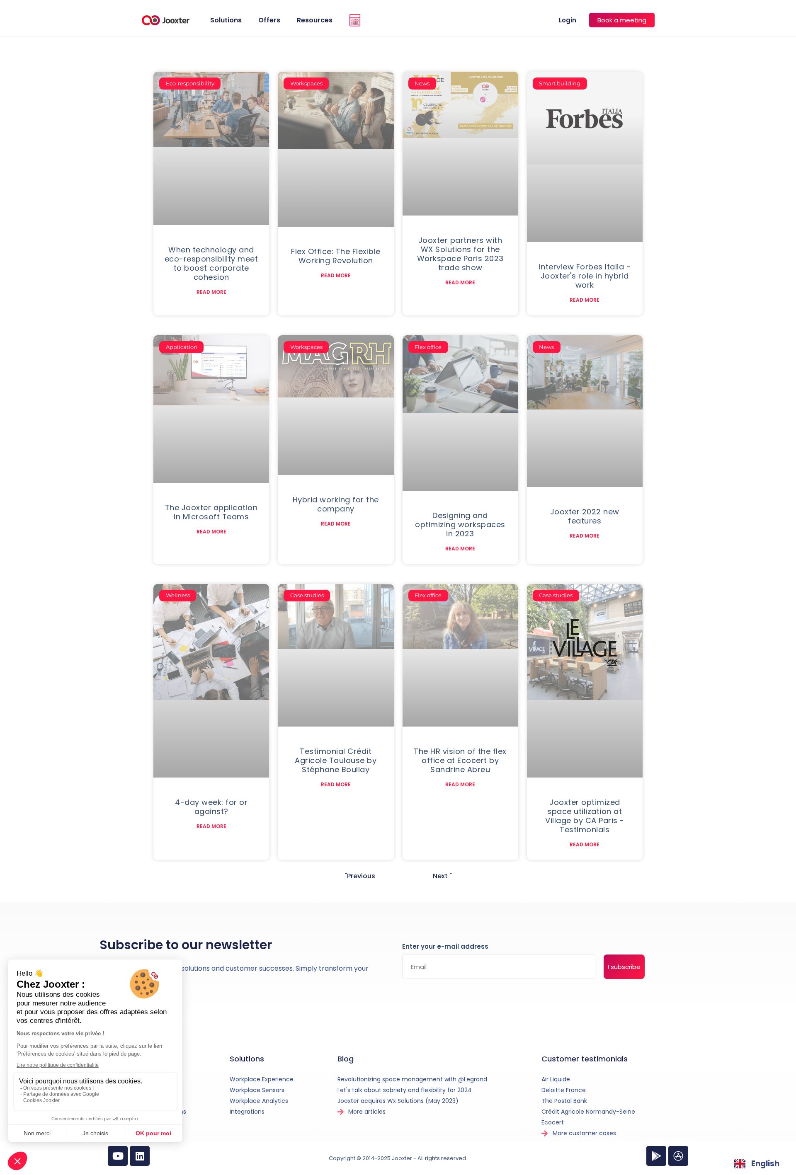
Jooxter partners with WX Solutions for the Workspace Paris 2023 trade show (460, 254)
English (765, 1163)
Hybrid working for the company (336, 504)
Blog (345, 1059)
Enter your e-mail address (445, 947)
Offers (269, 20)
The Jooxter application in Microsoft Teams (211, 512)
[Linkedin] (140, 1156)
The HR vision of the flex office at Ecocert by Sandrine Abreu (460, 760)
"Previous (360, 876)
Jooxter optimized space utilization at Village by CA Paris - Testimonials (584, 816)
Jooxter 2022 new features (584, 516)
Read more (211, 292)
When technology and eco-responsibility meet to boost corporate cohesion (211, 263)
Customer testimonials (584, 1059)
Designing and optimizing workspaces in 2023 (460, 524)
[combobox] (757, 1164)
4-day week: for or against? (211, 806)
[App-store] (678, 1156)
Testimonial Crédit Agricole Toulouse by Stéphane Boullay (335, 760)
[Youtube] (118, 1156)
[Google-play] (656, 1156)
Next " (442, 876)
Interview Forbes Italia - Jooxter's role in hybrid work (585, 276)
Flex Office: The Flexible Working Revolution (336, 256)
